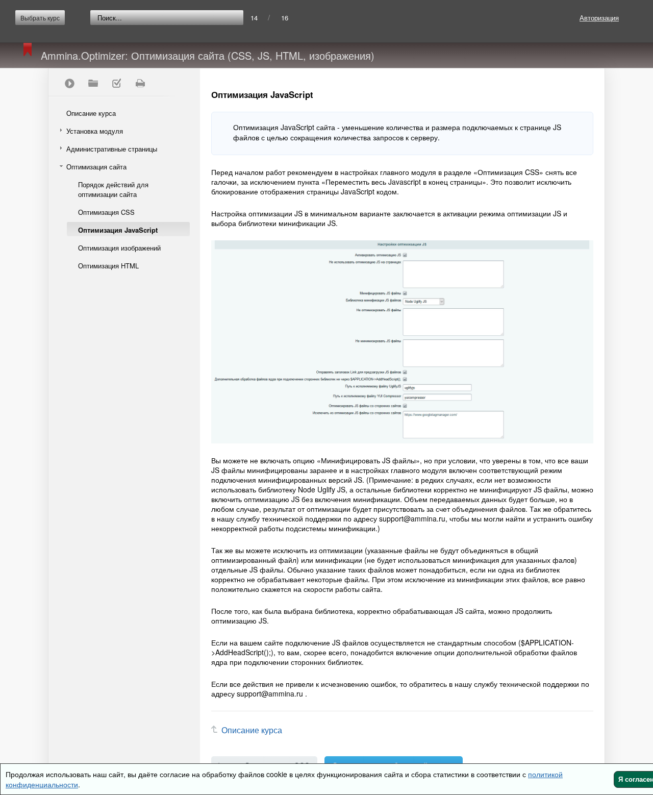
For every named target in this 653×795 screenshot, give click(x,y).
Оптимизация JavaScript (118, 230)
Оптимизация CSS (106, 212)
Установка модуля (94, 131)
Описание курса (91, 113)
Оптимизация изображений (119, 248)
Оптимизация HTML (108, 265)
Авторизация (599, 17)
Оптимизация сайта (96, 166)
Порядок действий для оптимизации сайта (113, 189)
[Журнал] (116, 83)
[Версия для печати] (140, 83)
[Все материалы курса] (93, 83)
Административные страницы (111, 149)
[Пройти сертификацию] (69, 83)
